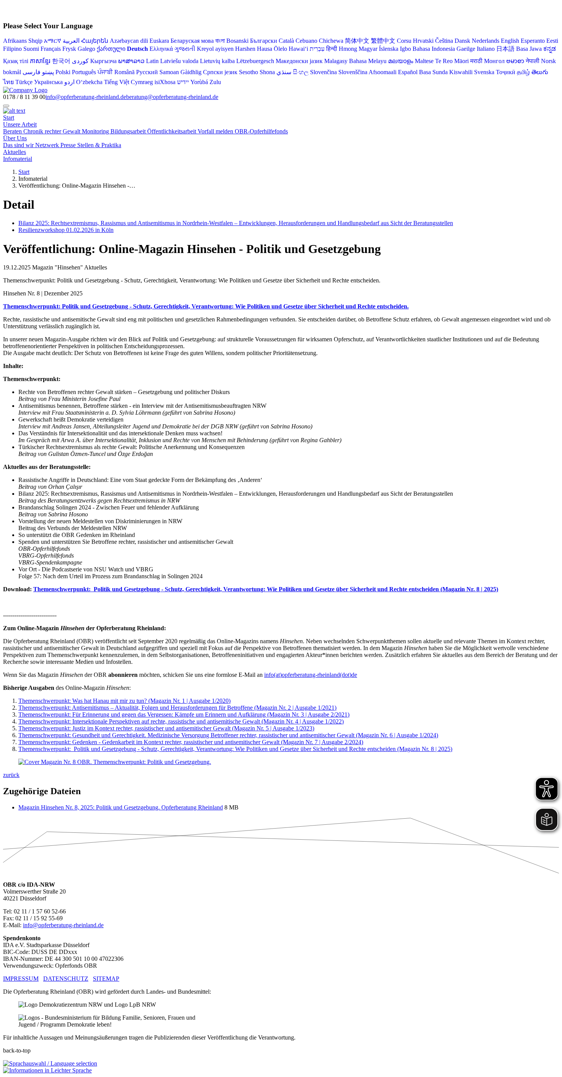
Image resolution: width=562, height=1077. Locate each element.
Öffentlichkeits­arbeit (172, 131)
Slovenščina (352, 72)
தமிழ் (523, 72)
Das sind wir (19, 145)
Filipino (12, 48)
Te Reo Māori (452, 61)
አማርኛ (52, 40)
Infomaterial (17, 159)
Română (124, 72)
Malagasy (336, 61)
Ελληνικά (161, 48)
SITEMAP (106, 978)
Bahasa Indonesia (434, 48)
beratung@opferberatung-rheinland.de (172, 97)
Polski (62, 72)
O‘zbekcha (89, 82)
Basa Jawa (529, 48)
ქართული (111, 48)
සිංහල (301, 72)
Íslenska (388, 48)
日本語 (505, 48)
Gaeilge (465, 48)
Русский (147, 72)
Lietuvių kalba (217, 61)
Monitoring (96, 131)
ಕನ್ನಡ (549, 48)
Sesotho (248, 72)
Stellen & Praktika (99, 145)
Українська (48, 82)
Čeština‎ (444, 40)
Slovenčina (323, 72)
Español (407, 72)
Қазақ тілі (15, 61)
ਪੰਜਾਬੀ (105, 72)
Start (8, 117)
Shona (267, 72)
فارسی (32, 72)
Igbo (405, 48)
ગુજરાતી (184, 48)
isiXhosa (164, 82)
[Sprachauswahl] (50, 1063)
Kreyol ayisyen (215, 48)
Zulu (215, 82)
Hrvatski (423, 40)
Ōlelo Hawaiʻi (291, 48)
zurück (11, 775)
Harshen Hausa (253, 48)
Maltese (424, 61)
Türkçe (23, 82)
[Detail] (25, 90)
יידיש (183, 82)
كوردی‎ (80, 61)
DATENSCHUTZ (65, 978)
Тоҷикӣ (505, 72)
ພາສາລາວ (131, 61)
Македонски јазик (299, 61)
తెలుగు (539, 72)
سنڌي (283, 72)
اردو (69, 82)
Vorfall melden (216, 131)
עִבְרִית (317, 48)
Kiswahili (461, 72)
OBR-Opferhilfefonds (261, 131)
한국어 (61, 61)
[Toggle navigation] (6, 106)
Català (286, 40)
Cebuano (306, 40)
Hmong (348, 48)
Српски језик (220, 72)
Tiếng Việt (116, 82)
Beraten (13, 131)
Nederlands (485, 40)
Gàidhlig (190, 72)
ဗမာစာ (515, 61)
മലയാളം (400, 61)
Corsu (404, 40)
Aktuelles (14, 152)
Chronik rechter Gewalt (52, 131)
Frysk (69, 48)
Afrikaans (15, 40)
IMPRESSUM (21, 978)
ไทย (8, 82)
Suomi (31, 48)
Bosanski (237, 40)
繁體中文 (383, 40)
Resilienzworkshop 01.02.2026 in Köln (66, 230)
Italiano (486, 48)
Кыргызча (103, 61)
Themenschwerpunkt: (228, 735)
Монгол (494, 61)
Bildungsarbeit (128, 131)
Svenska (484, 72)
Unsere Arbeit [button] (20, 124)
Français (51, 48)
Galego (86, 48)
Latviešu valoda (179, 61)
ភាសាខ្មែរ (40, 61)
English (510, 40)
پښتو (48, 72)
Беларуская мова (192, 40)
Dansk (462, 40)
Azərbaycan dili (129, 40)
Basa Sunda (433, 72)
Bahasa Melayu (368, 61)
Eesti (552, 40)
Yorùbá (199, 82)
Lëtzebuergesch (255, 61)
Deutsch (137, 48)
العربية (71, 40)
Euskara (159, 40)
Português (84, 72)
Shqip (35, 40)
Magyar (368, 48)
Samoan (169, 72)
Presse (68, 145)
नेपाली (532, 61)
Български (263, 40)
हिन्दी (331, 48)
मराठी (476, 61)
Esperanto (533, 40)
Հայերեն (94, 40)
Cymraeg (142, 82)
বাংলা (220, 40)
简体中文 (357, 40)
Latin (152, 61)
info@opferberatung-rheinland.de (85, 97)
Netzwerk (47, 145)
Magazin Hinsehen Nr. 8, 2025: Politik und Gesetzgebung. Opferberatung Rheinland (120, 807)
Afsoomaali (382, 72)
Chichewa (331, 40)
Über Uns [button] (15, 138)
